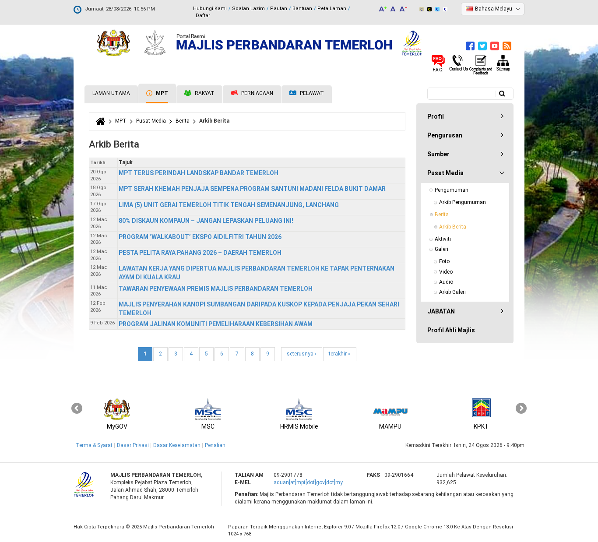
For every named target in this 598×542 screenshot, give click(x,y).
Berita (183, 121)
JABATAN (441, 311)
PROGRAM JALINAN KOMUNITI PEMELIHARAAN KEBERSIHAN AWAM (216, 323)
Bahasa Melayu (493, 9)
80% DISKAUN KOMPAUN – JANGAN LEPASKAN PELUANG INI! (206, 220)
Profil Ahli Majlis (451, 330)
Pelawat (311, 93)
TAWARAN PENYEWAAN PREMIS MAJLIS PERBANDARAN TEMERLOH (216, 288)
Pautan (278, 8)
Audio (446, 282)
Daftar (203, 15)
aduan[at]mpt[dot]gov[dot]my (308, 482)
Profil (435, 116)
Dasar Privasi (133, 445)
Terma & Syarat (94, 445)
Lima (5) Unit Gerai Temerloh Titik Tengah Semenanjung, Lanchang (229, 204)
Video (446, 272)
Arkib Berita (452, 227)
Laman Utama (111, 93)
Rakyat (204, 93)
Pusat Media (151, 121)
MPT (161, 93)
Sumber (438, 154)
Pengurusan (444, 135)
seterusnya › (302, 354)
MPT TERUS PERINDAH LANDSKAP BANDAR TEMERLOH (198, 172)
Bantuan (302, 8)
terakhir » (340, 354)
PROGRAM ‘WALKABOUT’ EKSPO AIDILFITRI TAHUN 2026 (200, 236)
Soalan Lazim (248, 8)
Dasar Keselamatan (177, 445)
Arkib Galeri (452, 292)
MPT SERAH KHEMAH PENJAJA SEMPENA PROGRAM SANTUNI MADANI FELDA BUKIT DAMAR (252, 188)
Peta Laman (331, 8)
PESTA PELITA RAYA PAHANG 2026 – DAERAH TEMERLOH (200, 252)
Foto (444, 261)
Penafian (215, 445)
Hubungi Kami (210, 8)
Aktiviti (443, 239)
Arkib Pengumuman (462, 202)
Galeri (441, 249)
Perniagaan (256, 93)
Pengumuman (451, 190)
